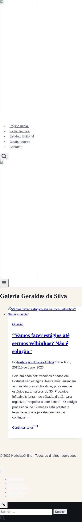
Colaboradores (20, 142)
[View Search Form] (4, 156)
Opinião (17, 324)
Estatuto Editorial (22, 136)
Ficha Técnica (20, 131)
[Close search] (4, 505)
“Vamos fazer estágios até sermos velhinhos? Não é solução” (40, 343)
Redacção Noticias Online (35, 362)
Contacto (16, 147)
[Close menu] (1, 471)
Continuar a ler (25, 427)
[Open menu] (4, 283)
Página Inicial (19, 126)
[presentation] (45, 312)
